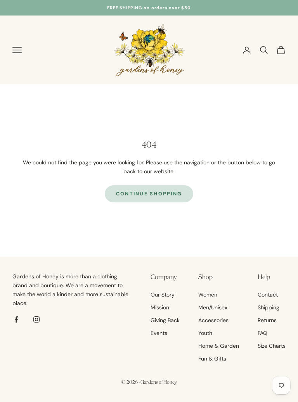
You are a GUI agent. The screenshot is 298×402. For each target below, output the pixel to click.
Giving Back (165, 320)
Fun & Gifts (212, 358)
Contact (268, 294)
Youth (205, 333)
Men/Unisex (212, 307)
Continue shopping (149, 194)
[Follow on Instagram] (36, 319)
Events (159, 333)
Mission (160, 307)
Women (207, 294)
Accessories (213, 320)
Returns (267, 320)
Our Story (163, 294)
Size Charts (272, 345)
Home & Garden (218, 345)
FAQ (262, 333)
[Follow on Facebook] (16, 319)
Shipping (268, 307)
